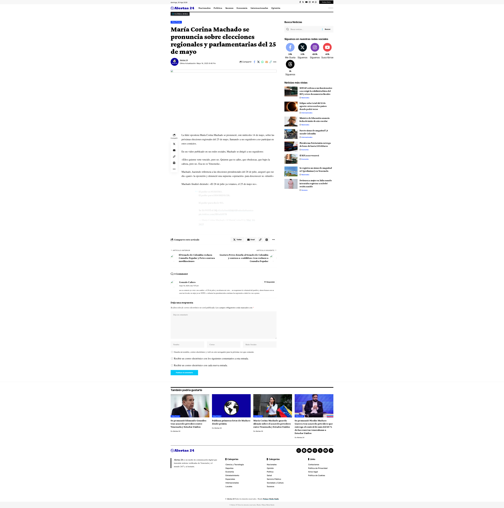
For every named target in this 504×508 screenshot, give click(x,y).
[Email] (266, 62)
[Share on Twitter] (258, 62)
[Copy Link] (270, 62)
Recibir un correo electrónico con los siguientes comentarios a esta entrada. (211, 358)
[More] (275, 62)
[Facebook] (300, 2)
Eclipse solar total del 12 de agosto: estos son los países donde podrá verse (313, 106)
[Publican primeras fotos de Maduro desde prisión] (231, 405)
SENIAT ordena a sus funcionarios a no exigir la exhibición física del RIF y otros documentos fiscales (316, 91)
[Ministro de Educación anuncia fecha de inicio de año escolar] (291, 121)
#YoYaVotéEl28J (225, 210)
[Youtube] (327, 51)
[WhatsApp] (315, 2)
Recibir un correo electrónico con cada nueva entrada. (201, 365)
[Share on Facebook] (254, 62)
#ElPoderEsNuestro (243, 210)
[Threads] (290, 68)
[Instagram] (309, 2)
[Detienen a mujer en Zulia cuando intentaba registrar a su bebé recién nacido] (291, 184)
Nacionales (305, 98)
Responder (270, 282)
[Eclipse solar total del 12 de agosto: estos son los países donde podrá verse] (291, 106)
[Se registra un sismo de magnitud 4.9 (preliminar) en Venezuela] (291, 171)
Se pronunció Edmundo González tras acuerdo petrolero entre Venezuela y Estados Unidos (188, 423)
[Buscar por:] (305, 29)
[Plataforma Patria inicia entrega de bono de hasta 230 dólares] (291, 146)
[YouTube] (306, 2)
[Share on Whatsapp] (262, 62)
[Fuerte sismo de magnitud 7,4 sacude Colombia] (291, 134)
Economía (304, 150)
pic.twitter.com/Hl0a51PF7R (213, 214)
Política (176, 22)
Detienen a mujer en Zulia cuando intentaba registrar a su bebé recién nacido (316, 183)
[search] (325, 8)
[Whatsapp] (298, 450)
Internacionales (306, 113)
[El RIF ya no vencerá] (291, 159)
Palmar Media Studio (271, 498)
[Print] (174, 163)
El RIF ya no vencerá (309, 155)
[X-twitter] (320, 450)
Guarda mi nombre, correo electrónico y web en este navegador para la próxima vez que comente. (214, 352)
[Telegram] (312, 2)
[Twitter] (303, 2)
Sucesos (304, 190)
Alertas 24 (184, 60)
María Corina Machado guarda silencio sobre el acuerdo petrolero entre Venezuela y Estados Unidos (272, 423)
